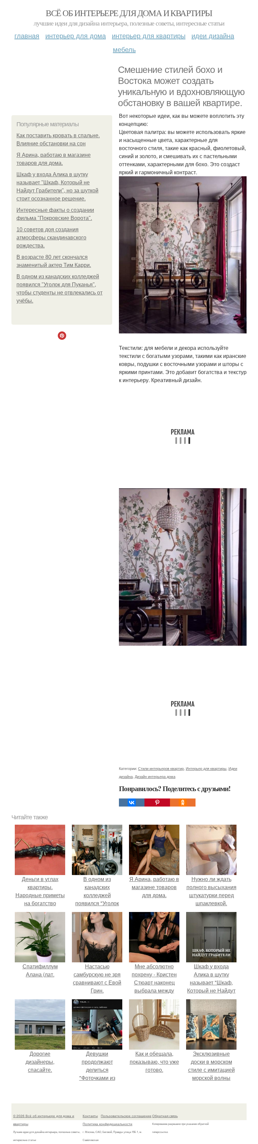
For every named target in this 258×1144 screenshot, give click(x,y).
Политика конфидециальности (107, 1124)
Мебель (124, 49)
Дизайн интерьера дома (155, 776)
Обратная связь (165, 1115)
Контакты (90, 1115)
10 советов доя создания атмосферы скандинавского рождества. (51, 237)
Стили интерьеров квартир (161, 768)
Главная (26, 35)
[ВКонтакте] (131, 802)
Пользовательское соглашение (126, 1115)
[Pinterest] (157, 802)
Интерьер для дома (75, 35)
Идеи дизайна (212, 35)
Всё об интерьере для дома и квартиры (129, 12)
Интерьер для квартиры (148, 35)
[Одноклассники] (183, 802)
